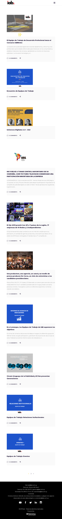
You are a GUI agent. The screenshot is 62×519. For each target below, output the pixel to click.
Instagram (41, 502)
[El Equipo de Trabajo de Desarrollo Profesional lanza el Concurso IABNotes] (20, 26)
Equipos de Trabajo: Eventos (18, 456)
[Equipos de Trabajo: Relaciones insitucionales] (20, 404)
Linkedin (35, 502)
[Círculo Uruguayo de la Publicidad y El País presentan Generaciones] (20, 363)
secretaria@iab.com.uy (40, 491)
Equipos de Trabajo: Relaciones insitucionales (25, 417)
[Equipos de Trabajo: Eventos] (20, 443)
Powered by (31, 511)
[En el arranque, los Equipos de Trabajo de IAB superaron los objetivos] (20, 314)
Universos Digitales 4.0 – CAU (18, 130)
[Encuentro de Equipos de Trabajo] (20, 78)
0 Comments (13, 58)
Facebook (25, 502)
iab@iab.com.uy (32, 485)
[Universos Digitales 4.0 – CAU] (20, 116)
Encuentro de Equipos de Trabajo (20, 91)
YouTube (20, 502)
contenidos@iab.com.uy (42, 498)
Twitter (30, 502)
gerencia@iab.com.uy (39, 489)
